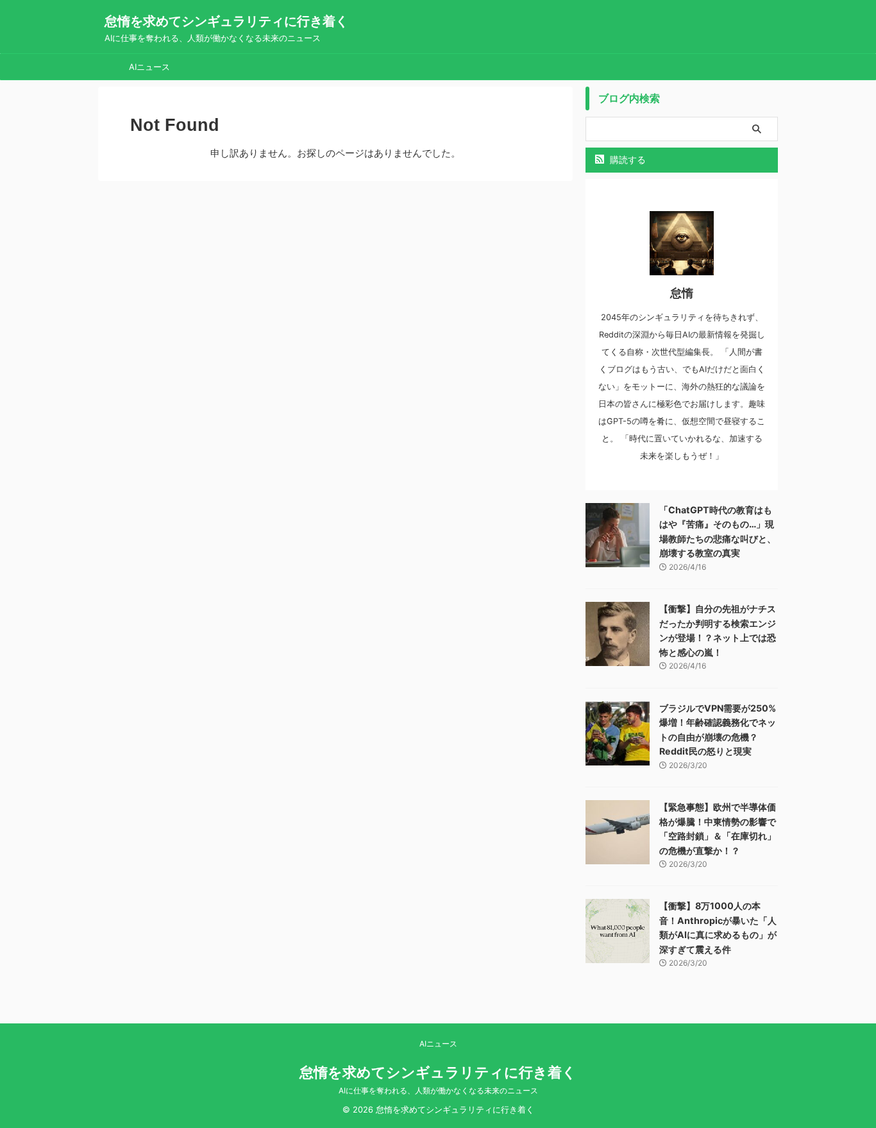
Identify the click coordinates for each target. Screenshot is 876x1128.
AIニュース (149, 67)
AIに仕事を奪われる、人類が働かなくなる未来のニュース (438, 1090)
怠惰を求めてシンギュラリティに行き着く (226, 21)
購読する (626, 159)
